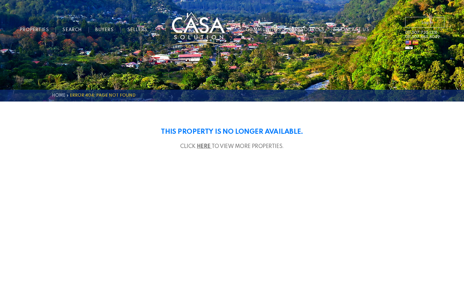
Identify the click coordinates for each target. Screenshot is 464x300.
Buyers (104, 30)
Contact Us (353, 30)
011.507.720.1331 (421, 33)
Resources (309, 30)
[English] (408, 43)
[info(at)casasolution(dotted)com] (390, 30)
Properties (34, 30)
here (204, 146)
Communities (263, 30)
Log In (427, 22)
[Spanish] (415, 43)
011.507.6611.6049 (422, 37)
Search (72, 30)
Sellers (137, 30)
